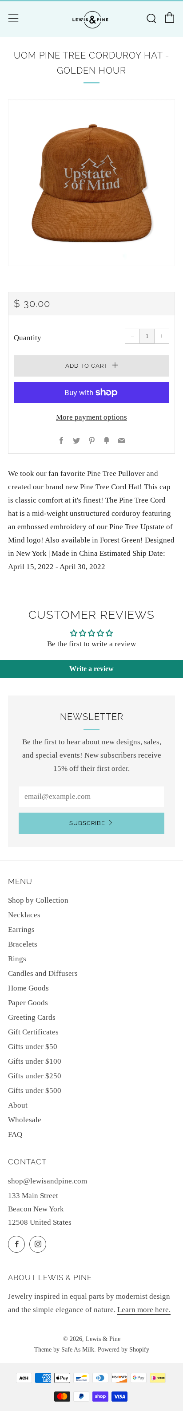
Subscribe (87, 823)
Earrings (21, 929)
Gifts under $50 (32, 1046)
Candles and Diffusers (43, 973)
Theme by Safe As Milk (64, 1349)
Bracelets (22, 944)
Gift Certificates (33, 1032)
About (18, 1105)
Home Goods (28, 988)
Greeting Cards (32, 1017)
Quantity (27, 338)
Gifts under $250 (34, 1076)
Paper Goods (28, 1002)
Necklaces (24, 915)
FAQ (15, 1134)
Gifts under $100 (34, 1061)
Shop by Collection (38, 900)
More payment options (91, 417)
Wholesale (24, 1120)
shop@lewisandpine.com (47, 1181)
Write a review (91, 668)
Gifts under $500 (34, 1090)
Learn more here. (144, 1309)
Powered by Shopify (123, 1349)
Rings (17, 959)
